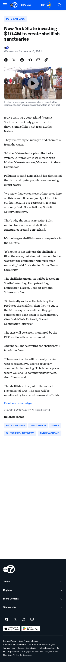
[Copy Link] (46, 60)
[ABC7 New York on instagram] (23, 619)
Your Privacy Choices (28, 641)
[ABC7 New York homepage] (14, 5)
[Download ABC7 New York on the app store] (11, 628)
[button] (5, 4)
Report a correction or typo (18, 403)
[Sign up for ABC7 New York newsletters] (32, 619)
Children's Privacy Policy (14, 644)
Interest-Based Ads (27, 648)
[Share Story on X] (14, 60)
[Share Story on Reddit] (22, 60)
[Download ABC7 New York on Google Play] (30, 628)
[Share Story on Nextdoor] (30, 60)
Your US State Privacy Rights (42, 644)
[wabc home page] (9, 569)
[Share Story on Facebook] (6, 60)
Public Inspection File (49, 648)
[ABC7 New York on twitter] (15, 619)
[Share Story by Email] (38, 60)
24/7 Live (26, 5)
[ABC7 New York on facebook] (6, 619)
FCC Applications (11, 651)
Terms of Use (9, 648)
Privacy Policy (9, 641)
